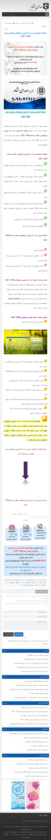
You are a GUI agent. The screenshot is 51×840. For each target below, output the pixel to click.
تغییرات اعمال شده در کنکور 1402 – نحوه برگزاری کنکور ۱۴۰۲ (31, 697)
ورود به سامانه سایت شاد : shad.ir (38, 655)
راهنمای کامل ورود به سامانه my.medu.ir (36, 659)
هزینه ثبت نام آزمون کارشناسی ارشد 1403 (36, 738)
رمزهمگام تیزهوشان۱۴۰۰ (13, 582)
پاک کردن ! (8, 634)
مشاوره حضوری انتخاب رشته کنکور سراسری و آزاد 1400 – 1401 (29, 711)
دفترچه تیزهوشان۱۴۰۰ (28, 582)
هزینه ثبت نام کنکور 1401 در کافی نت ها (36, 681)
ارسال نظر (18, 634)
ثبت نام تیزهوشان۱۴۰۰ (30, 580)
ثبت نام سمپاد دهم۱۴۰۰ (16, 580)
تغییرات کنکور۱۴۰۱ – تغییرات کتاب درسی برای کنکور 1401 (32, 685)
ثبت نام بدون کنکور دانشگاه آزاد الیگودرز (36, 776)
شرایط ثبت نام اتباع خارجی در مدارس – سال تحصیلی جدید (31, 663)
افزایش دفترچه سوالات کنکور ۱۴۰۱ (38, 693)
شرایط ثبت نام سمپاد (40, 585)
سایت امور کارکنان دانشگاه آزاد (39, 746)
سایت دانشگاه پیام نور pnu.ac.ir (38, 768)
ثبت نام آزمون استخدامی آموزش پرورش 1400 (34, 707)
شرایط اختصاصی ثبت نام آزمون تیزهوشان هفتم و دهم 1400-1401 (25, 35)
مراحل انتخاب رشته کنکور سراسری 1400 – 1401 (34, 720)
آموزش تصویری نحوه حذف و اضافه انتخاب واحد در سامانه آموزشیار (28, 689)
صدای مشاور (31, 826)
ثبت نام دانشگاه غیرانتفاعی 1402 (38, 760)
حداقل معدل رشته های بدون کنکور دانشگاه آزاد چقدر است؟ (31, 772)
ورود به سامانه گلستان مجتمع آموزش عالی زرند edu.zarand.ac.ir (29, 734)
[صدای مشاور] (39, 6)
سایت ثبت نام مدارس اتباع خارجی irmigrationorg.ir (32, 667)
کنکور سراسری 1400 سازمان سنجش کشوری (35, 821)
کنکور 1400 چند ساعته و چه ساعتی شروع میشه (34, 715)
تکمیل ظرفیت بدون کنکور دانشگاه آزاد (37, 750)
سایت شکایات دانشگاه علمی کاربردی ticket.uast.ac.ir (32, 764)
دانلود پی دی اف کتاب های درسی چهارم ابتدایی (34, 671)
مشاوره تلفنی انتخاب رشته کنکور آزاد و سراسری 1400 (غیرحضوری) (29, 724)
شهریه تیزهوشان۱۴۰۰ (27, 585)
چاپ (16, 23)
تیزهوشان (43, 26)
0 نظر (23, 23)
